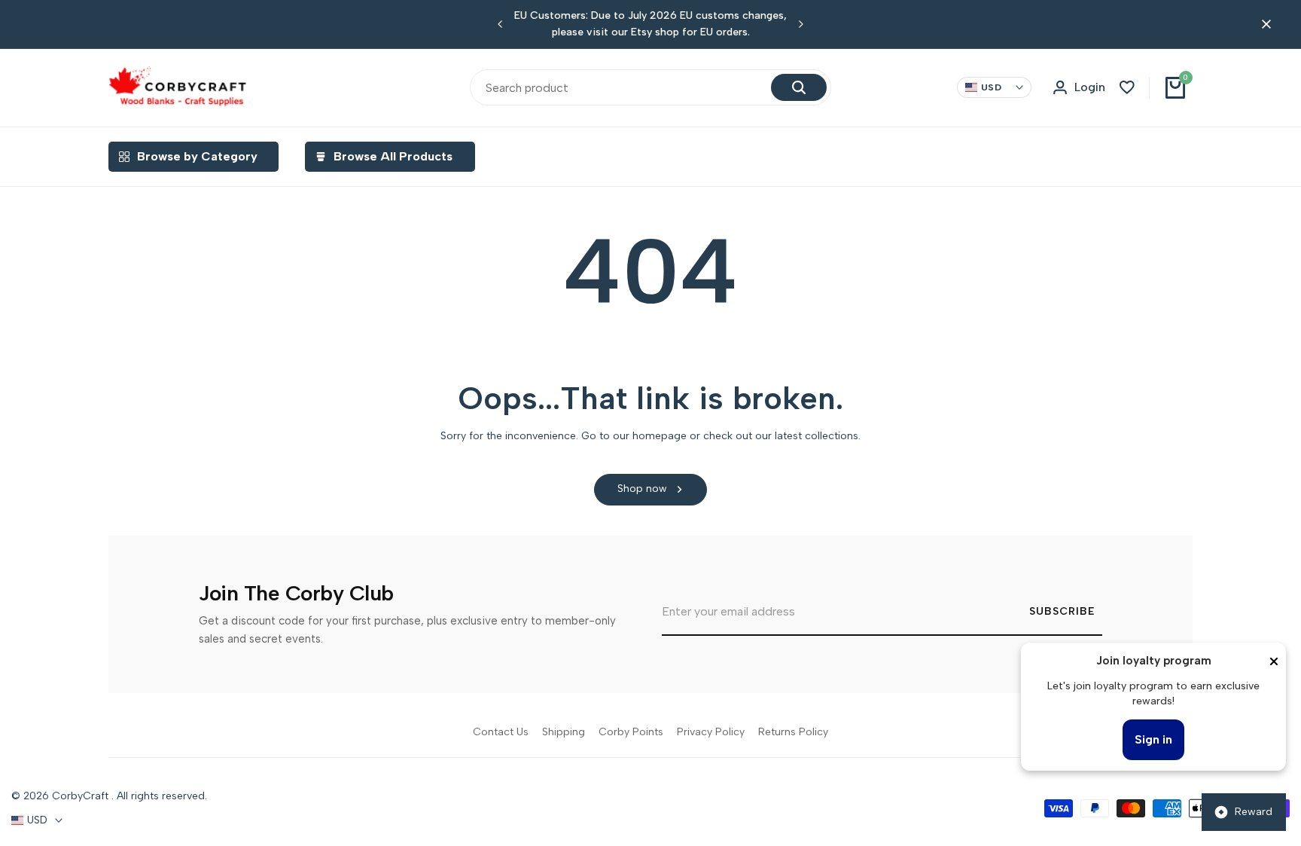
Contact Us (501, 731)
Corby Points (631, 731)
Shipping (563, 731)
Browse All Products (393, 156)
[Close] (1274, 661)
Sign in (1153, 739)
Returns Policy (793, 731)
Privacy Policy (711, 731)
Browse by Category (197, 156)
